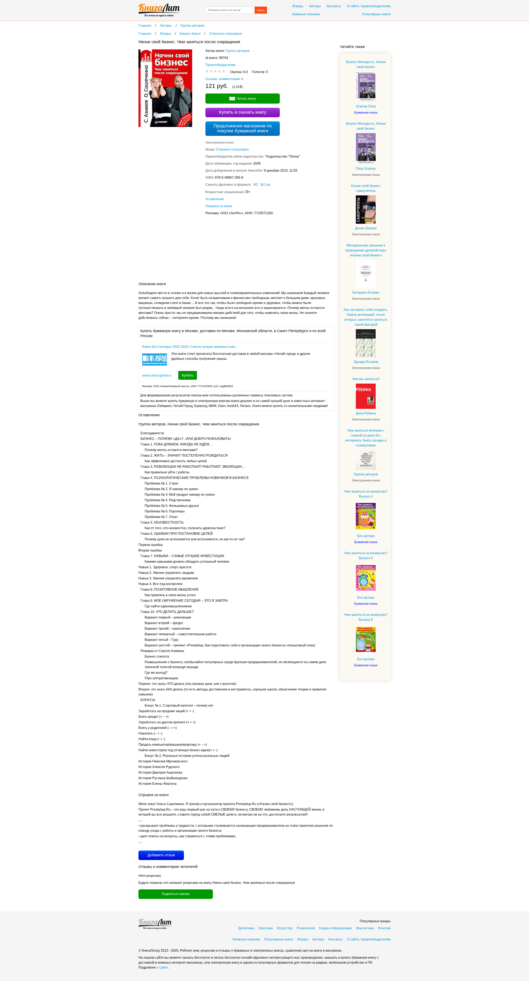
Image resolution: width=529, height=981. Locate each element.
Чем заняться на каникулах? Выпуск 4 (366, 494)
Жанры (297, 6)
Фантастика (365, 928)
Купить (187, 375)
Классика (266, 928)
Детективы (246, 928)
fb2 (256, 184)
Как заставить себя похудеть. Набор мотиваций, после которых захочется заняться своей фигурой (366, 317)
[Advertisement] (213, 249)
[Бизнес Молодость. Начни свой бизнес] (366, 87)
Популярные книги (376, 14)
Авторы (315, 6)
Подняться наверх (176, 894)
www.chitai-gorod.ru (156, 375)
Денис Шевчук (366, 228)
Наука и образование (335, 928)
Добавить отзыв (161, 855)
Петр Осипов (366, 168)
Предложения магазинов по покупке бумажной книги (242, 128)
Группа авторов (237, 51)
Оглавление (214, 199)
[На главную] (159, 10)
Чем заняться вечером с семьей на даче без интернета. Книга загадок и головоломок (365, 438)
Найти (260, 10)
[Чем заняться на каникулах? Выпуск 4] (366, 516)
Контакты (334, 6)
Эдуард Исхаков (365, 362)
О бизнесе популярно (232, 149)
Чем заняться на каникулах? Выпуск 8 (366, 617)
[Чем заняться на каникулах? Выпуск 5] (366, 578)
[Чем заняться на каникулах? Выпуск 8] (366, 639)
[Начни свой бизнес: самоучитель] (366, 209)
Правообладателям (220, 65)
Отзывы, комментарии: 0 (224, 79)
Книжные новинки (306, 14)
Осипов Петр (366, 106)
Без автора (365, 536)
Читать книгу (246, 98)
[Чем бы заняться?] (366, 396)
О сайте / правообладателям (369, 6)
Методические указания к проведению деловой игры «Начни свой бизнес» (365, 250)
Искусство (285, 928)
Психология (306, 928)
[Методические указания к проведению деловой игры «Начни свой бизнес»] (366, 274)
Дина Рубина (366, 413)
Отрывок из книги (218, 206)
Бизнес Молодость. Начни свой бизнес (366, 64)
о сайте (162, 967)
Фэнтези (384, 928)
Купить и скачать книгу (242, 112)
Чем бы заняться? (366, 379)
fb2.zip (265, 184)
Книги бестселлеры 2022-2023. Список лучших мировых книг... (189, 346)
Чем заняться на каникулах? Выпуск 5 (366, 555)
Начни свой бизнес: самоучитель (366, 188)
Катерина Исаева (365, 292)
